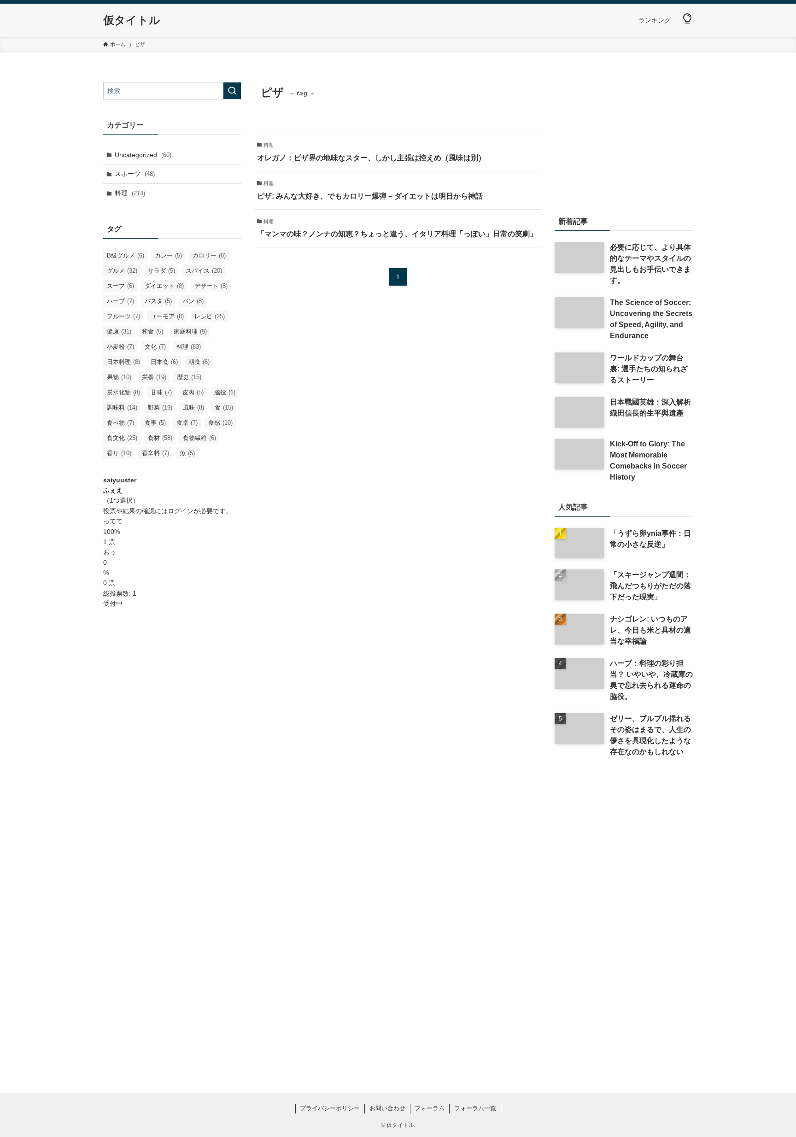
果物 (119, 377)
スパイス (204, 270)
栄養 (154, 377)
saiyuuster (119, 480)
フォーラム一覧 (475, 1108)
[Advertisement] (172, 763)
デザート (211, 285)
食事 (155, 422)
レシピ (209, 316)
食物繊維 (199, 437)
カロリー (209, 255)
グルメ (122, 270)
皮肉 (193, 392)
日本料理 (123, 361)
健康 (119, 331)
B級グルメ (125, 255)
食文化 (122, 437)
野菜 (160, 407)
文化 (155, 346)
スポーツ (135, 173)
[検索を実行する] (232, 91)
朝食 (199, 361)
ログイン (180, 511)
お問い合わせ (387, 1108)
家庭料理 (190, 331)
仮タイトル (131, 20)
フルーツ (123, 316)
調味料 (122, 407)
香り (119, 453)
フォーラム (430, 1108)
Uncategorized (143, 154)
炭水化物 (123, 392)
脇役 (224, 392)
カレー (168, 255)
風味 (193, 407)
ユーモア (167, 316)
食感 (220, 422)
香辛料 (155, 453)
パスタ (158, 301)
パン (193, 301)
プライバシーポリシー (330, 1108)
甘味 (161, 392)
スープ (120, 285)
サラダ (161, 270)
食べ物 (120, 422)
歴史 (189, 377)
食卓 (187, 422)
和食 (152, 331)
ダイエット (164, 285)
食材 (160, 437)
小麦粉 (120, 346)
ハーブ (120, 301)
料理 (130, 193)
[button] (687, 18)
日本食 (164, 361)
